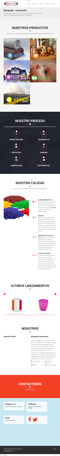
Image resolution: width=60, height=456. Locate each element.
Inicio (29, 3)
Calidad (40, 3)
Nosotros (47, 3)
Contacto (53, 3)
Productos (34, 3)
